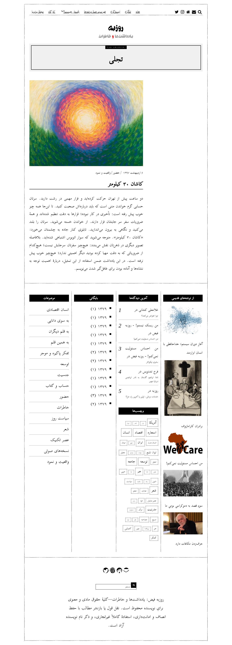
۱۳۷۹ (102, 308)
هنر (155, 528)
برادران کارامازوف (192, 426)
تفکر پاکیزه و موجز (54, 353)
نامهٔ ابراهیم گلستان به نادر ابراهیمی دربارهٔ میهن (141, 379)
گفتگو (153, 538)
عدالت (144, 491)
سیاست (129, 481)
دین (154, 481)
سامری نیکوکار (152, 362)
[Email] (194, 11)
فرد (141, 501)
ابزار (143, 423)
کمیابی (128, 528)
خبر (139, 471)
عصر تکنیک (59, 440)
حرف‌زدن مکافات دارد (189, 543)
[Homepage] (188, 11)
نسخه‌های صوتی (56, 451)
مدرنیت (151, 509)
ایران (140, 442)
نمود (128, 519)
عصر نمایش (152, 501)
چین (137, 528)
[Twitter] (177, 11)
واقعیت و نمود (103, 173)
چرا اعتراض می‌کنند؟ (149, 316)
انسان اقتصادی (58, 310)
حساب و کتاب (57, 386)
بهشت (139, 452)
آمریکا (152, 422)
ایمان (123, 443)
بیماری (131, 452)
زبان (147, 481)
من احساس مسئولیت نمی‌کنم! (146, 339)
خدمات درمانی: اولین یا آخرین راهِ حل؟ (142, 397)
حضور (116, 173)
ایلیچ (131, 443)
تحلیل (123, 452)
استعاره (152, 432)
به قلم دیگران (59, 331)
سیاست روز (60, 418)
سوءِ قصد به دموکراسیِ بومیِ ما (184, 505)
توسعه (64, 364)
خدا (131, 472)
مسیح (154, 519)
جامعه (131, 461)
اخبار (136, 423)
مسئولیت (131, 510)
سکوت (139, 481)
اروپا (128, 423)
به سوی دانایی (58, 320)
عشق (135, 491)
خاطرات (63, 407)
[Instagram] (182, 11)
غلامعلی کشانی (148, 310)
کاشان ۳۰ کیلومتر (125, 184)
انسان (126, 432)
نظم (135, 519)
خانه (147, 472)
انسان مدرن (152, 443)
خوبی (123, 472)
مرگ (140, 510)
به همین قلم (60, 342)
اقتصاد (139, 432)
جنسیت (63, 375)
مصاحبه (144, 519)
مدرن (134, 501)
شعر (66, 429)
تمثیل (154, 462)
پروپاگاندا (147, 528)
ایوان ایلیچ (151, 452)
